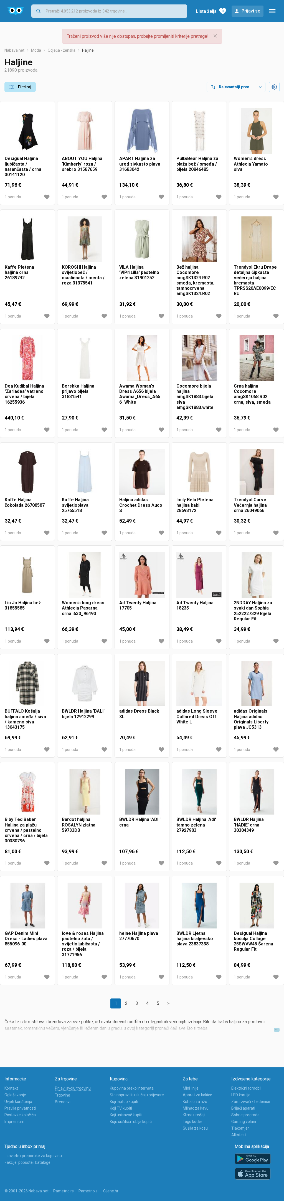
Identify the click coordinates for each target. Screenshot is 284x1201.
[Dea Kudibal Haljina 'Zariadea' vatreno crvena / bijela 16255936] (27, 358)
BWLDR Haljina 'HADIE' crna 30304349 (249, 825)
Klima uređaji (194, 1115)
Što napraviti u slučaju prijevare (137, 1095)
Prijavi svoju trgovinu (73, 1088)
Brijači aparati (243, 1108)
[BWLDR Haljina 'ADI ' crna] (142, 792)
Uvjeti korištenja (18, 1101)
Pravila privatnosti (20, 1108)
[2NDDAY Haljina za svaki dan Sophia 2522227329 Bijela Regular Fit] (256, 575)
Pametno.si (88, 1191)
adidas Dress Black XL (139, 713)
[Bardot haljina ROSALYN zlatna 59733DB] (84, 792)
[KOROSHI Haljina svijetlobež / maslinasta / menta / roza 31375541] (84, 239)
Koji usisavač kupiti (126, 1115)
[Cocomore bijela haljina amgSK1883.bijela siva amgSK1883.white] (199, 358)
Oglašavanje (15, 1095)
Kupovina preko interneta (132, 1088)
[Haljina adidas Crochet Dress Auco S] (142, 472)
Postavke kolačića (20, 1115)
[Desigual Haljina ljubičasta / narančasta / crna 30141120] (27, 131)
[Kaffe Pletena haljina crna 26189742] (27, 239)
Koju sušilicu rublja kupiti (131, 1121)
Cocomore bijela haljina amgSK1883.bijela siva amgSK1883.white (195, 396)
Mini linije (191, 1088)
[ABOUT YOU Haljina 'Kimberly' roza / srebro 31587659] (84, 131)
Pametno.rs (63, 1191)
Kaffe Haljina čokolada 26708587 (25, 502)
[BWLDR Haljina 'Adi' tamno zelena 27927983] (199, 792)
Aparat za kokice (197, 1095)
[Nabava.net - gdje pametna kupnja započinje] (16, 11)
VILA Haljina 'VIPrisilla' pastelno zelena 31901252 (139, 272)
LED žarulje (240, 1095)
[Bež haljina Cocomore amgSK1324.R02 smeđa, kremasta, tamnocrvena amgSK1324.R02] (199, 239)
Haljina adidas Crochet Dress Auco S (140, 505)
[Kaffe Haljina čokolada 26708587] (27, 472)
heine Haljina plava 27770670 (138, 936)
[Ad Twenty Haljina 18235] (199, 575)
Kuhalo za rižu (195, 1101)
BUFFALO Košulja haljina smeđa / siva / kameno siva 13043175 (25, 719)
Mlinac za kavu (196, 1108)
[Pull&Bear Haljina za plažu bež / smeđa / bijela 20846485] (199, 131)
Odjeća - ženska (61, 50)
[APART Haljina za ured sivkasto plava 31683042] (142, 131)
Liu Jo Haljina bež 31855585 (23, 605)
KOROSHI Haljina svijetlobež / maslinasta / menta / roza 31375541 (83, 275)
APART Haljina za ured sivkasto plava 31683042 (139, 164)
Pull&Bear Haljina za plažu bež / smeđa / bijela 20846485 (197, 164)
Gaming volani (243, 1121)
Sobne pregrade (245, 1115)
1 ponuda (13, 197)
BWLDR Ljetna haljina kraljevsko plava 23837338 (194, 939)
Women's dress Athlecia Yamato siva (251, 164)
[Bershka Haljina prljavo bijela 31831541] (84, 358)
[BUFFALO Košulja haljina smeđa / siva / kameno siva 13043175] (27, 683)
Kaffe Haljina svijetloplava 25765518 (75, 505)
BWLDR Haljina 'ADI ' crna (140, 822)
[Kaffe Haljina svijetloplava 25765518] (84, 472)
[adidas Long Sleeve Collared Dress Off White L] (199, 683)
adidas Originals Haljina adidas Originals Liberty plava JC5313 (251, 719)
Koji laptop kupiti (124, 1101)
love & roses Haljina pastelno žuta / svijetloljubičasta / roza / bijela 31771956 (83, 944)
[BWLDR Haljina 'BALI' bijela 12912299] (84, 683)
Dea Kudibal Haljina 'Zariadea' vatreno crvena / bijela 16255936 (24, 394)
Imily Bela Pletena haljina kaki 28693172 (195, 505)
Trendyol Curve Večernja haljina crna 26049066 (250, 505)
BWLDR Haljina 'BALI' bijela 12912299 (83, 713)
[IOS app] (253, 1174)
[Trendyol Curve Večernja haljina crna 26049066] (256, 472)
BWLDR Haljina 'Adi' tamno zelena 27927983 (196, 825)
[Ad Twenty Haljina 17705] (142, 575)
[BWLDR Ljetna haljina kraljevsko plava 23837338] (199, 905)
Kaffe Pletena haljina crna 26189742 (19, 272)
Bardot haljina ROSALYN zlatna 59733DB (78, 825)
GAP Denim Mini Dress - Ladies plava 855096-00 (26, 939)
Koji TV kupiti (121, 1108)
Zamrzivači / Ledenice (250, 1101)
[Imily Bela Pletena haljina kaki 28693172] (199, 472)
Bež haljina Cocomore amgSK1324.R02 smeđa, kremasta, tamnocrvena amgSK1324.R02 (195, 280)
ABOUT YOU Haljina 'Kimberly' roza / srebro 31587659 (82, 164)
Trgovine (62, 1095)
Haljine (88, 50)
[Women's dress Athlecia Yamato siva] (256, 131)
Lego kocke (192, 1121)
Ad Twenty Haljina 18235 (195, 605)
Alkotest (238, 1135)
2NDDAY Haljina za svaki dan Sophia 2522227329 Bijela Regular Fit (253, 610)
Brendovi (62, 1102)
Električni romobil (246, 1088)
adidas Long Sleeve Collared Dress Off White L (196, 716)
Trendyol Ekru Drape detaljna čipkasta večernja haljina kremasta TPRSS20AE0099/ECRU (255, 280)
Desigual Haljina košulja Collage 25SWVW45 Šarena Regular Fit (253, 941)
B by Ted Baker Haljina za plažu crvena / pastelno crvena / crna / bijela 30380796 (26, 830)
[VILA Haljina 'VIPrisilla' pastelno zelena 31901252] (142, 239)
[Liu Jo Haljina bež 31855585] (27, 575)
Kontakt (11, 1088)
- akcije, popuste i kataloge (27, 1162)
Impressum (14, 1121)
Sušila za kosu (195, 1128)
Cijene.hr (110, 1191)
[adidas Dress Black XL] (142, 683)
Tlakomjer (240, 1128)
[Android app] (253, 1158)
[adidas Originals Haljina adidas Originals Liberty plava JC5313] (256, 683)
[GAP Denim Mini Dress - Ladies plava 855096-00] (27, 905)
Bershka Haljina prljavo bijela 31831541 (78, 391)
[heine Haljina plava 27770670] (142, 905)
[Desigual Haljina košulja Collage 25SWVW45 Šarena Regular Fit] (256, 905)
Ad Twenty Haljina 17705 (137, 605)
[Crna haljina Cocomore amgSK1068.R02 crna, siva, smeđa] (256, 358)
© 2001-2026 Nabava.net (26, 1191)
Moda (36, 50)
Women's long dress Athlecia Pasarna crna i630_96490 (83, 608)
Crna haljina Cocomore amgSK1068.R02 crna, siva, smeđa (252, 394)
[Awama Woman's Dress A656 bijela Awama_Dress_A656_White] (142, 358)
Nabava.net (14, 50)
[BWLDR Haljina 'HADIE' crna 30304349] (256, 792)
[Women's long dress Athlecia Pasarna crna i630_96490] (84, 575)
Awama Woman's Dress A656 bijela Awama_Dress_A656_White (139, 394)
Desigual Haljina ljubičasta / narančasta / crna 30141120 (23, 166)
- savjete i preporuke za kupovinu (33, 1155)
